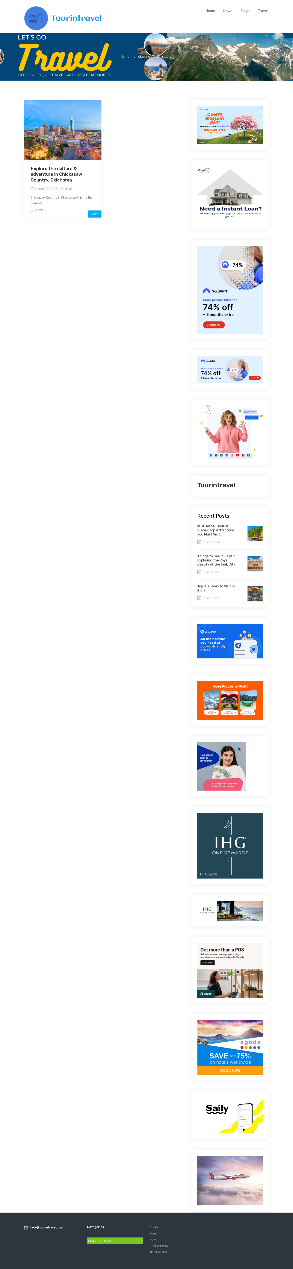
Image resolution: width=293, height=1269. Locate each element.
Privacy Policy (159, 1245)
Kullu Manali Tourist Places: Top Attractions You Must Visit (216, 530)
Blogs (244, 11)
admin (39, 210)
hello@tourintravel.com (46, 1227)
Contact (155, 1227)
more (94, 214)
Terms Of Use (158, 1251)
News (227, 11)
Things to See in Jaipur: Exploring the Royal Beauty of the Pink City (216, 560)
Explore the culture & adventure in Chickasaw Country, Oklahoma (56, 174)
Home (210, 11)
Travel (263, 11)
